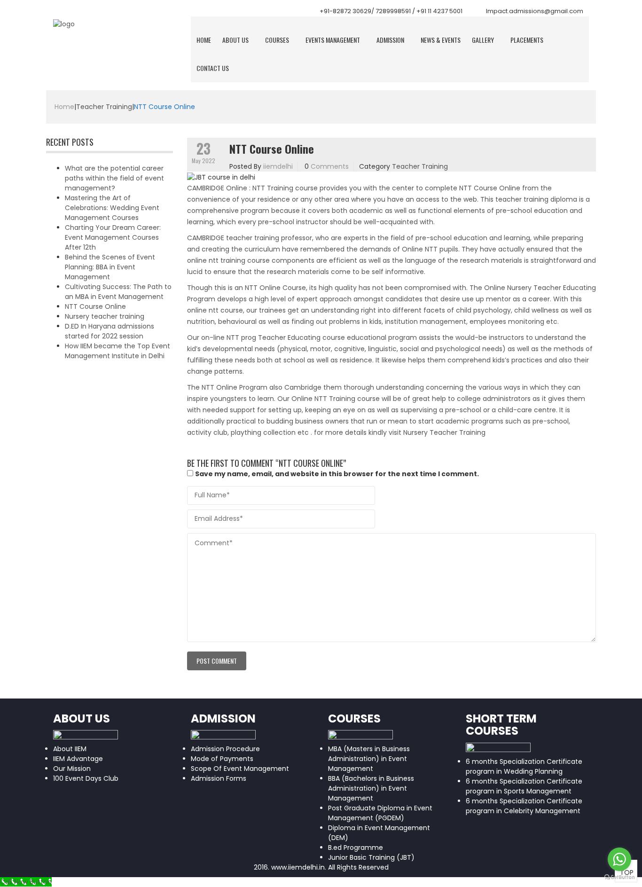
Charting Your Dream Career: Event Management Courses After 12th (113, 237)
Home (203, 40)
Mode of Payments (222, 758)
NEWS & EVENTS (441, 40)
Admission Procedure (225, 749)
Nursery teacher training (104, 316)
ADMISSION (390, 40)
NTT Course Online (95, 306)
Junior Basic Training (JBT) (371, 857)
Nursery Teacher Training (444, 432)
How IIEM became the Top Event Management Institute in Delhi (117, 351)
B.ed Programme (355, 847)
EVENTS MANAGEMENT (332, 40)
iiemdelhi (278, 166)
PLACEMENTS (526, 40)
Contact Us (212, 68)
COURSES (277, 40)
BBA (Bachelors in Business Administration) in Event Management (371, 788)
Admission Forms (218, 778)
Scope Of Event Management (240, 768)
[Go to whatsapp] (619, 859)
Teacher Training (104, 106)
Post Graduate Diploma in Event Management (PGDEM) (380, 813)
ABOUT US (235, 40)
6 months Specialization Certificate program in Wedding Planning (524, 766)
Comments (330, 166)
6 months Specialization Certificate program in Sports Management (524, 786)
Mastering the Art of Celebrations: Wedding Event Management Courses (112, 207)
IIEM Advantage (78, 758)
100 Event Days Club (85, 778)
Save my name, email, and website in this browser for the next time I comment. (337, 474)
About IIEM (69, 749)
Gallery (483, 40)
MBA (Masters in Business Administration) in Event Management (369, 758)
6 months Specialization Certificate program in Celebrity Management (524, 806)
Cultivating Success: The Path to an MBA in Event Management (118, 291)
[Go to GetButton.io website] (619, 877)
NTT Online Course (275, 287)
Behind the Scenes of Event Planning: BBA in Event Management (110, 267)
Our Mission (72, 768)
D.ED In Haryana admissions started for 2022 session (109, 331)
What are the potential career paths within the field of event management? (114, 178)
